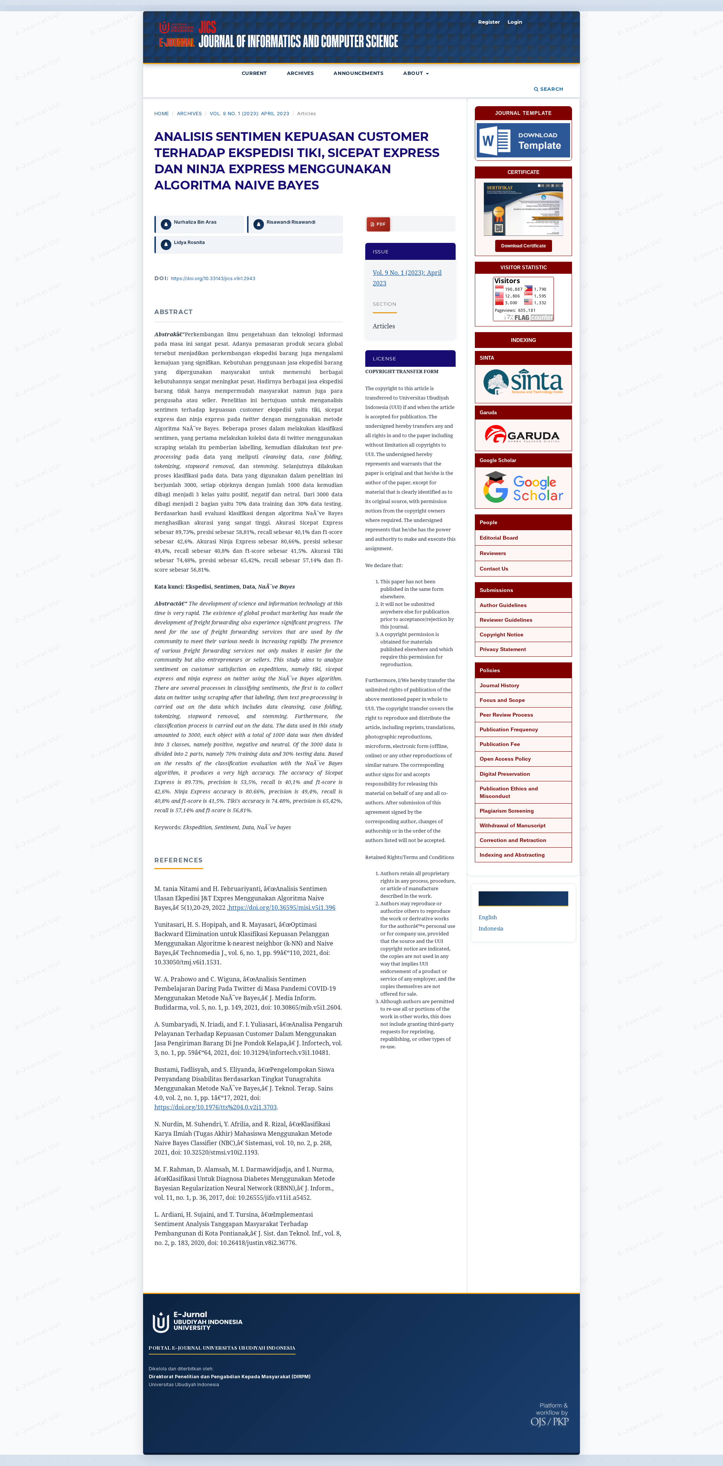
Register (489, 22)
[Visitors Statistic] (523, 299)
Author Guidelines (503, 605)
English (488, 917)
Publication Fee (500, 744)
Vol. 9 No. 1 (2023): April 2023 (250, 113)
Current (254, 73)
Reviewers (493, 553)
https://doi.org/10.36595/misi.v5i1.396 (282, 907)
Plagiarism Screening (507, 811)
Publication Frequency (509, 729)
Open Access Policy (505, 759)
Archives (300, 73)
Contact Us (494, 569)
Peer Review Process (506, 715)
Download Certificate (523, 246)
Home (161, 113)
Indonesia (491, 928)
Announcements (358, 73)
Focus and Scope (502, 700)
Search (551, 89)
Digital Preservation (505, 774)
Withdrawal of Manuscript (513, 825)
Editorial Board (499, 538)
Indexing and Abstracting (512, 855)
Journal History (499, 685)
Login (515, 22)
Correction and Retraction (513, 840)
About (414, 73)
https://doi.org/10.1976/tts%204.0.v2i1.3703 (215, 1107)
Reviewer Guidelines (506, 620)
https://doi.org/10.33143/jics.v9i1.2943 (213, 278)
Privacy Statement (503, 649)
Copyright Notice (501, 635)
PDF (380, 224)
